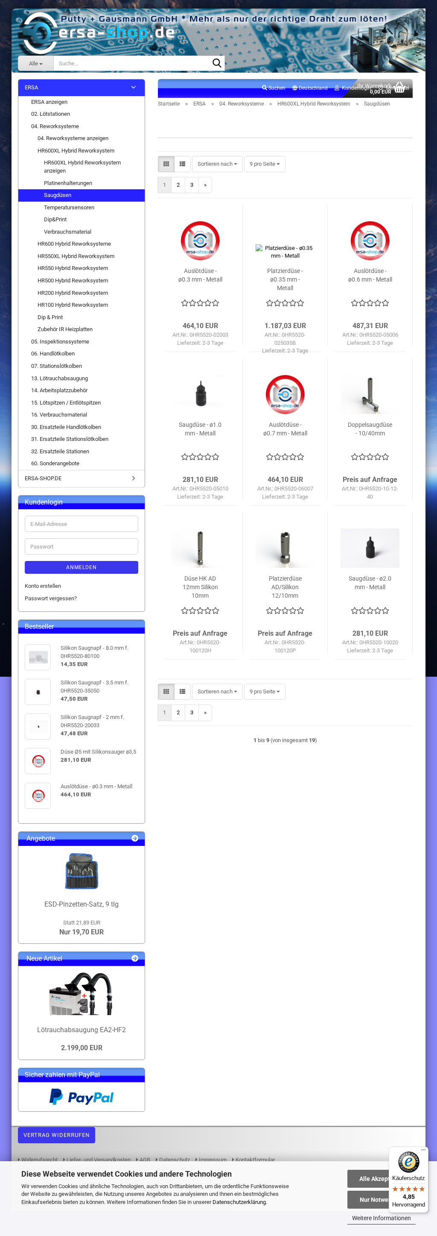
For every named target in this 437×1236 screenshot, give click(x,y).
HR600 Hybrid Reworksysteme (74, 244)
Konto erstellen (43, 586)
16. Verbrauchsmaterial (59, 414)
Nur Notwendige (382, 1199)
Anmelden (81, 567)
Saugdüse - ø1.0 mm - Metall (200, 429)
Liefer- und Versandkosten (98, 1160)
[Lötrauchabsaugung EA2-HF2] (82, 993)
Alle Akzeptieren (381, 1178)
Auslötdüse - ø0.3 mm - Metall (200, 275)
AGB (144, 1160)
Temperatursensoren (69, 207)
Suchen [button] (276, 88)
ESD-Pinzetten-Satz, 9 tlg (81, 904)
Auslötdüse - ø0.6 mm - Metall (370, 275)
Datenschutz (174, 1160)
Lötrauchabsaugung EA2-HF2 (81, 1030)
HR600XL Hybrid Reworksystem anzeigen (82, 166)
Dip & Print (50, 317)
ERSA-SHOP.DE (43, 478)
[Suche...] (217, 63)
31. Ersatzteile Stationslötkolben (69, 439)
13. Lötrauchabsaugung (59, 378)
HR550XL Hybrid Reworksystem (76, 256)
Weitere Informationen (381, 1218)
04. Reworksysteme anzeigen (73, 138)
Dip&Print (55, 219)
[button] (310, 88)
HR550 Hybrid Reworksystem (73, 268)
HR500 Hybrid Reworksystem (73, 280)
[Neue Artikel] (134, 959)
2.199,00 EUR (81, 1048)
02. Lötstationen (50, 114)
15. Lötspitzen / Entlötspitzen (66, 402)
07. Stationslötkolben (56, 366)
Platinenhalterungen (68, 183)
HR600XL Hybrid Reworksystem (76, 150)
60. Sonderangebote (55, 463)
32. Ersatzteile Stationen (60, 451)
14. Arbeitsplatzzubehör (59, 390)
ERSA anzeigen (49, 102)
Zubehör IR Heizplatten (65, 329)
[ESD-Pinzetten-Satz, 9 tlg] (81, 871)
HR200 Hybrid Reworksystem (73, 293)
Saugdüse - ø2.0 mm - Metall (370, 582)
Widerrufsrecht (39, 1160)
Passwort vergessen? (51, 598)
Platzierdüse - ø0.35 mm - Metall (285, 279)
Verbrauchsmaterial (67, 232)
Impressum (212, 1160)
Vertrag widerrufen (56, 1135)
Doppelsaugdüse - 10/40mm (370, 429)
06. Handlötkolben (53, 353)
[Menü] (423, 1152)
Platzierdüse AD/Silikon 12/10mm (285, 587)
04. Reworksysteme (55, 126)
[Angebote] (134, 839)
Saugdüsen (57, 195)
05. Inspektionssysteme (60, 341)
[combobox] (217, 164)
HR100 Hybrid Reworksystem (73, 305)
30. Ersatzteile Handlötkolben (66, 427)
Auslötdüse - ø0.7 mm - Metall (285, 429)
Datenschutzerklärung (239, 1202)
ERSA (31, 87)
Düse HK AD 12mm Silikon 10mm (200, 587)
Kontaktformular (254, 1160)
